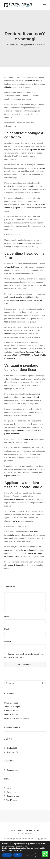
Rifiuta (18, 855)
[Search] (25, 682)
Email (7, 629)
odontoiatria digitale (15, 499)
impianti (11, 297)
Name (7, 617)
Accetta (7, 855)
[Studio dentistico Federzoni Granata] (18, 5)
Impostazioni (30, 855)
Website (7, 642)
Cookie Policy (18, 850)
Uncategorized (28, 44)
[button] (44, 5)
